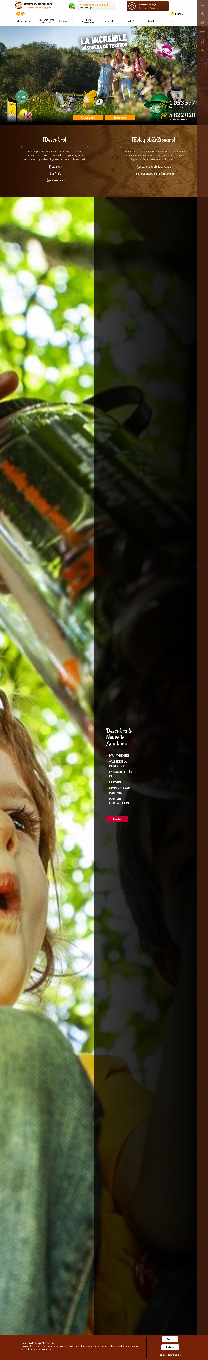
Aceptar (170, 1339)
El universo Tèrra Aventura (45, 21)
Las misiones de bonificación (155, 167)
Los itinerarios (66, 21)
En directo (109, 21)
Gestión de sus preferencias (170, 1354)
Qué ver (172, 21)
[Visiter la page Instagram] (23, 14)
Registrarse (155, 8)
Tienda (151, 21)
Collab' (130, 21)
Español (179, 13)
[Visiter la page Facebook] (18, 14)
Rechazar (170, 1347)
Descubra (117, 819)
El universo (56, 167)
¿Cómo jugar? (24, 21)
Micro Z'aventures (88, 21)
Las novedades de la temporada (154, 173)
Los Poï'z (56, 173)
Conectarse (143, 8)
